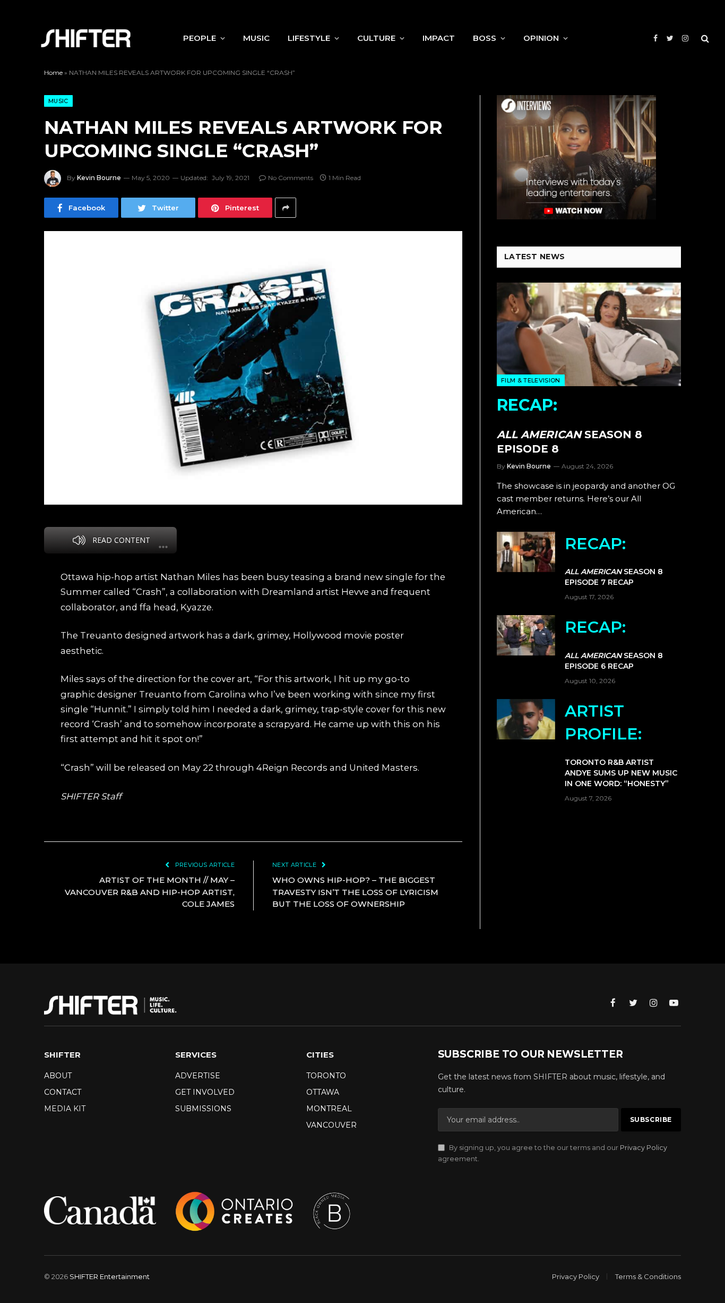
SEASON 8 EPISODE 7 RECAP (614, 560)
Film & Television (530, 380)
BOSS (484, 38)
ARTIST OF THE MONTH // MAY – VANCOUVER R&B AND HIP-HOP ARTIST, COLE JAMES (150, 892)
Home (53, 72)
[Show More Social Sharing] (285, 208)
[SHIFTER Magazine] (86, 38)
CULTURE (376, 38)
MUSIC (256, 38)
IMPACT (438, 38)
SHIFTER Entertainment (110, 1276)
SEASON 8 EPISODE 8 (569, 425)
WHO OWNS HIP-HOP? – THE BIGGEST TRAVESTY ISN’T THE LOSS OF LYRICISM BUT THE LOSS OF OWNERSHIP (355, 892)
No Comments (290, 178)
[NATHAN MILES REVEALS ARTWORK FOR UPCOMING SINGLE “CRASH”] (253, 368)
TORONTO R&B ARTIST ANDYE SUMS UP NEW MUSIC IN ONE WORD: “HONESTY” (621, 744)
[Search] (704, 38)
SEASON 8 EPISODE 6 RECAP (614, 644)
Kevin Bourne (99, 178)
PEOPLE (199, 38)
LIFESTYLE (309, 38)
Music (58, 101)
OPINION (541, 38)
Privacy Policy (643, 1148)
